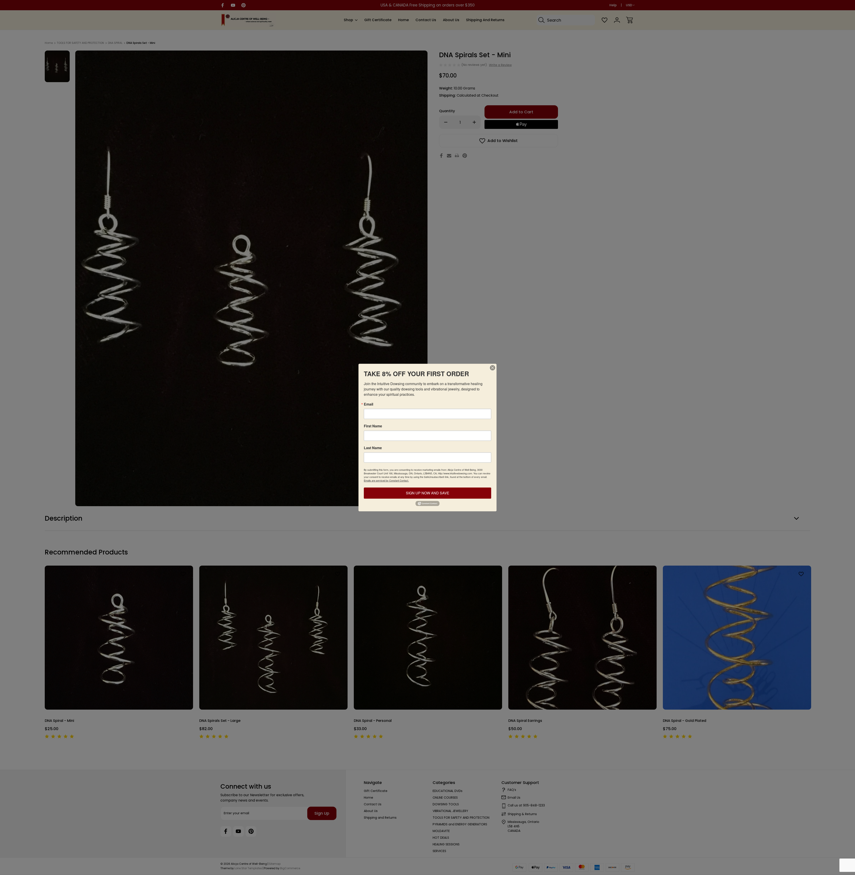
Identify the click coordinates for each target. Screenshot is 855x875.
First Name (373, 426)
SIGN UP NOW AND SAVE (427, 492)
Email (368, 404)
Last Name (373, 448)
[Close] (492, 367)
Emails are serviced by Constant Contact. (386, 480)
